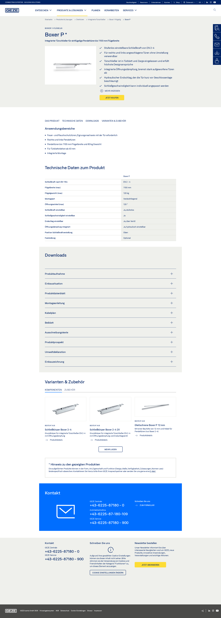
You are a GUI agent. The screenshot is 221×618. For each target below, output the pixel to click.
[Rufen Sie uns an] (217, 36)
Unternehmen (156, 2)
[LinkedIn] (207, 2)
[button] (189, 2)
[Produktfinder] (217, 28)
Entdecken (41, 10)
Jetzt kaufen (111, 98)
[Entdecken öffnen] (50, 10)
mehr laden (111, 449)
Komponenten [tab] (53, 390)
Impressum (98, 611)
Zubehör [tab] (69, 390)
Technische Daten (72, 121)
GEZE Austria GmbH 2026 (29, 611)
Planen (96, 10)
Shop (178, 2)
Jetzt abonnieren (150, 565)
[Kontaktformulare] (217, 44)
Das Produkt (52, 121)
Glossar (89, 611)
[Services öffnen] (135, 10)
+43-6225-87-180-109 (109, 514)
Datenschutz (64, 611)
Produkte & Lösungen (70, 10)
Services (128, 10)
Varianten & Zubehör (114, 121)
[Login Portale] (217, 61)
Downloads (92, 121)
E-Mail (153, 471)
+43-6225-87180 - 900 (109, 522)
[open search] (215, 10)
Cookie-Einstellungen (78, 611)
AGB (57, 611)
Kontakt (49, 543)
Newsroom (144, 2)
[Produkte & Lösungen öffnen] (85, 10)
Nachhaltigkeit (131, 2)
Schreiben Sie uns (100, 543)
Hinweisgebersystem (47, 611)
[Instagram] (211, 2)
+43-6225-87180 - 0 (107, 505)
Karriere (167, 2)
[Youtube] (215, 2)
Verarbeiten (111, 10)
